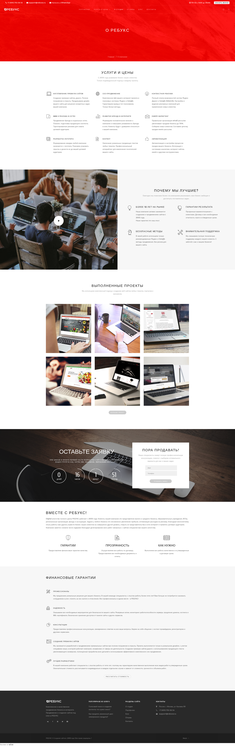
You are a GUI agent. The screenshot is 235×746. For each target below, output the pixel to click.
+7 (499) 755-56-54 (15, 3)
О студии (129, 706)
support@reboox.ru (37, 3)
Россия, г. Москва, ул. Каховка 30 (172, 706)
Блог (127, 714)
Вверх (185, 738)
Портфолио (130, 710)
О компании (122, 57)
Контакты (129, 721)
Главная (111, 57)
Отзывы (128, 717)
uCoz (11, 744)
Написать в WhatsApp (61, 3)
